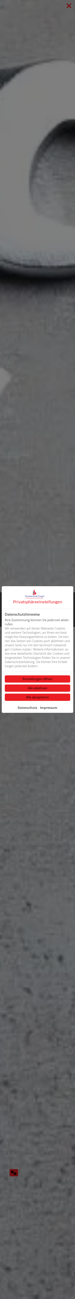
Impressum (48, 708)
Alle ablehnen (37, 688)
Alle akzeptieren (37, 697)
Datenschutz (27, 708)
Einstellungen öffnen (37, 679)
